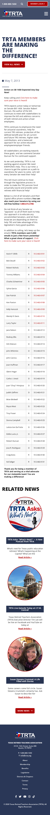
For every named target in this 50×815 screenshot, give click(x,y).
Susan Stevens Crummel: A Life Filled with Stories (25, 680)
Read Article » (25, 557)
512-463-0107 (39, 295)
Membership (25, 764)
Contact (25, 780)
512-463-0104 (39, 274)
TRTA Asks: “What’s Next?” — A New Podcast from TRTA (25, 540)
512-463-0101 (39, 254)
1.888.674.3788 (27, 203)
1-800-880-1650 (9, 4)
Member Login (37, 4)
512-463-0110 (39, 316)
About (25, 760)
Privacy (25, 788)
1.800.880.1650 (26, 753)
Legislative (25, 772)
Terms (25, 784)
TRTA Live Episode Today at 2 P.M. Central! (25, 609)
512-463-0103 (39, 268)
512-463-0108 (39, 302)
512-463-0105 (39, 281)
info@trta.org (26, 755)
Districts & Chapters (25, 776)
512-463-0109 (39, 309)
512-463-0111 (39, 323)
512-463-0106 (39, 288)
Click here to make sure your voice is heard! (20, 99)
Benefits (25, 768)
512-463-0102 (39, 261)
